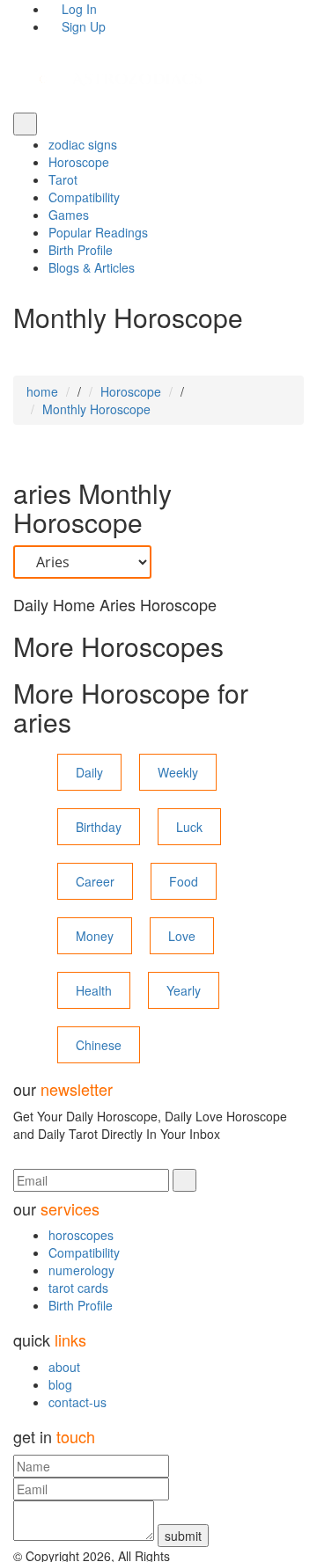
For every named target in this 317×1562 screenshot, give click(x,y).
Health (94, 990)
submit (183, 1535)
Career (95, 881)
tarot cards (78, 1287)
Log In (77, 9)
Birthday (99, 827)
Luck (189, 827)
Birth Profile (80, 250)
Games (68, 214)
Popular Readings (98, 232)
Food (183, 881)
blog (60, 1384)
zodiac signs (82, 144)
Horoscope (78, 162)
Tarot (62, 179)
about (64, 1367)
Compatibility (84, 197)
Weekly (178, 772)
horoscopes (81, 1235)
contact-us (77, 1402)
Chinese (99, 1045)
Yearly (183, 990)
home (42, 391)
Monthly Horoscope (96, 409)
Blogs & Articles (91, 267)
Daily (89, 772)
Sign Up (82, 26)
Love (181, 936)
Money (95, 936)
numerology (81, 1270)
